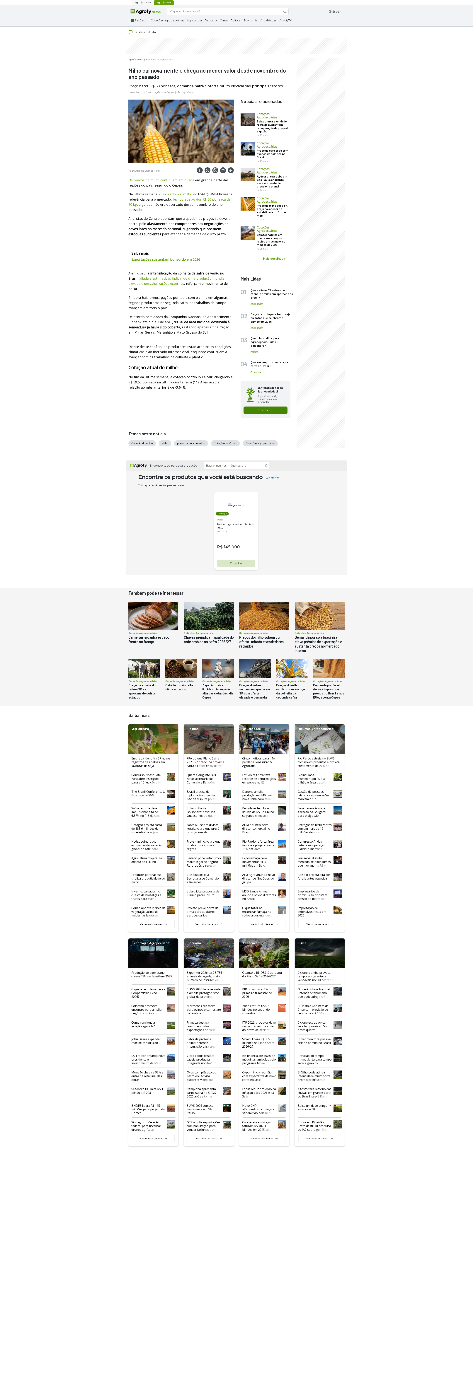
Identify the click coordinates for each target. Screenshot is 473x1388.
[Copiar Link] (231, 170)
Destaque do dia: (145, 32)
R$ (220, 546)
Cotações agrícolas (225, 443)
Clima (224, 20)
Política (236, 20)
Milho (165, 443)
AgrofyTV (285, 20)
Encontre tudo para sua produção (173, 465)
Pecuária (211, 20)
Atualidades (268, 20)
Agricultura (194, 20)
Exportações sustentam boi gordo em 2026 (165, 259)
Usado (220, 519)
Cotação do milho (142, 443)
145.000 (232, 546)
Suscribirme (265, 410)
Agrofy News (136, 59)
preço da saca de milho (191, 443)
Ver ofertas (272, 478)
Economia (250, 20)
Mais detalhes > (274, 258)
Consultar (236, 563)
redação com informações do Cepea (151, 92)
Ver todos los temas (151, 924)
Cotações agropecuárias (167, 20)
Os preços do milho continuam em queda (161, 180)
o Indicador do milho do (178, 194)
